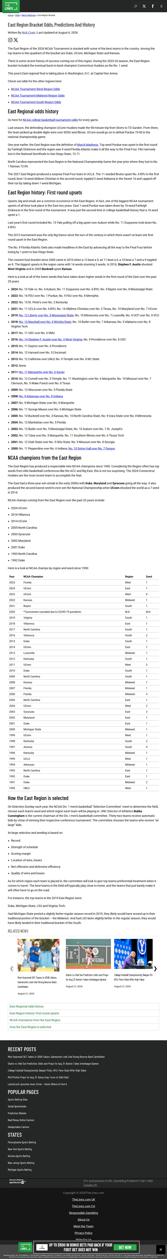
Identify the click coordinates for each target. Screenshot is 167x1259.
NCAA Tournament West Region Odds (35, 89)
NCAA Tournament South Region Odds (36, 102)
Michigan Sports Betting (19, 1169)
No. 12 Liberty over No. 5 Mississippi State (46, 315)
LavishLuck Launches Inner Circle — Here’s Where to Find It (37, 1084)
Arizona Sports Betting (19, 1156)
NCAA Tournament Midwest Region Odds (38, 95)
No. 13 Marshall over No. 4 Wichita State (45, 322)
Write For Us (83, 1239)
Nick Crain (28, 32)
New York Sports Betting (20, 1149)
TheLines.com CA (83, 1206)
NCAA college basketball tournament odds (50, 120)
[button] (135, 6)
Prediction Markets (17, 1113)
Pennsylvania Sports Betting (22, 1142)
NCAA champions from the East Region (35, 1020)
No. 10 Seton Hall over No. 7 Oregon (91, 448)
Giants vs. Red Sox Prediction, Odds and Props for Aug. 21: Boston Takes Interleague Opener (53, 1063)
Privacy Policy (83, 1233)
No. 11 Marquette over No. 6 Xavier (42, 372)
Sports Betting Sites (18, 1099)
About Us (84, 1219)
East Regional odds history (27, 1006)
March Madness (29, 15)
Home (10, 15)
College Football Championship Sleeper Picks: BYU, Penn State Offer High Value (47, 1070)
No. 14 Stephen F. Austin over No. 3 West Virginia (50, 339)
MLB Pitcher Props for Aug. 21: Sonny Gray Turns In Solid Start (38, 1077)
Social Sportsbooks (17, 1106)
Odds (17, 15)
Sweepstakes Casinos (18, 1127)
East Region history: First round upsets (34, 1013)
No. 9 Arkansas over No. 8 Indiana (41, 396)
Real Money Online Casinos (21, 1120)
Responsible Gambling (83, 1213)
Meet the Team (83, 1226)
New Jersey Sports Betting (21, 1162)
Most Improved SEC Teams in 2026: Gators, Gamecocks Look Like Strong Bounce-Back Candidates (56, 1056)
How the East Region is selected (30, 1027)
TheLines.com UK (83, 1199)
